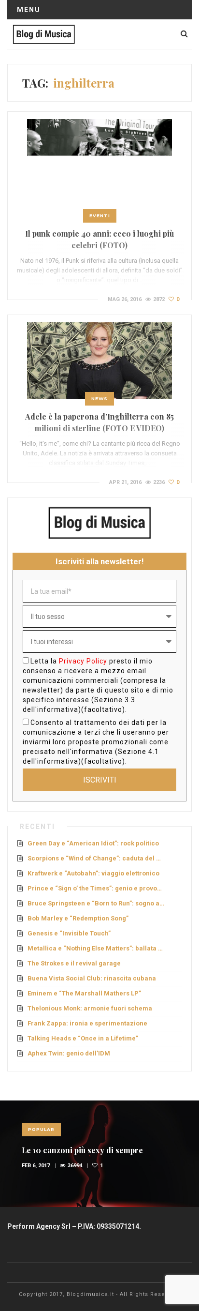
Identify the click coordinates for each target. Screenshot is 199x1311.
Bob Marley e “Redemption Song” (78, 918)
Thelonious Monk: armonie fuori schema (90, 1008)
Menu (29, 10)
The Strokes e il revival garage (74, 963)
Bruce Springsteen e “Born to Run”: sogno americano (96, 903)
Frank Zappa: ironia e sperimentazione (87, 1023)
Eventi (99, 215)
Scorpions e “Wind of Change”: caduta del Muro (96, 858)
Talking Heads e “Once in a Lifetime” (83, 1038)
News (99, 398)
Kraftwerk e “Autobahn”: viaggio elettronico (93, 873)
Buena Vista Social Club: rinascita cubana (92, 978)
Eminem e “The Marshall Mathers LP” (84, 993)
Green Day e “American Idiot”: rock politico (93, 843)
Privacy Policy (83, 661)
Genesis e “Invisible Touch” (69, 933)
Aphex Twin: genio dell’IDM (69, 1053)
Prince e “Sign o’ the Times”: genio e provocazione (96, 888)
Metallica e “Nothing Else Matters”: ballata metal (96, 948)
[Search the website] (184, 33)
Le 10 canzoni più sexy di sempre (82, 1150)
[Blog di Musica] (43, 34)
